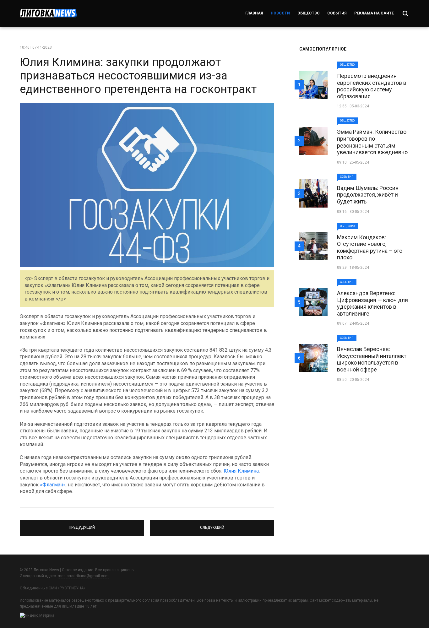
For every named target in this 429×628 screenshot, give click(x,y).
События (337, 13)
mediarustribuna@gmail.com (83, 576)
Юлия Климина (241, 471)
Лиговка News (48, 13)
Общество (308, 13)
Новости (280, 13)
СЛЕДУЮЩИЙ (212, 525)
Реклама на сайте (374, 13)
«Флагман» (53, 485)
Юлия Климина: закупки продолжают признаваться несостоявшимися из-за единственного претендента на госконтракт (138, 76)
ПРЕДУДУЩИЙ (82, 525)
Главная (254, 13)
